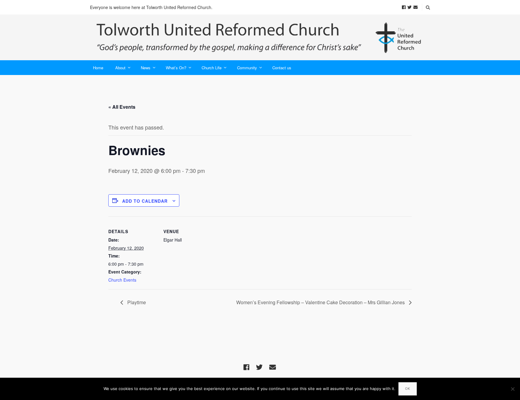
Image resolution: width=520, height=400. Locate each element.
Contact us (281, 67)
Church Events (122, 280)
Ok (407, 388)
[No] (512, 389)
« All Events (121, 106)
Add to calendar (145, 201)
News (145, 67)
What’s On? (176, 67)
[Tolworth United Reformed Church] (260, 37)
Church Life (211, 67)
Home (98, 67)
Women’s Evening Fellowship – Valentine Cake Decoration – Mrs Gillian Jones (321, 302)
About (120, 67)
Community (247, 67)
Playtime (136, 302)
